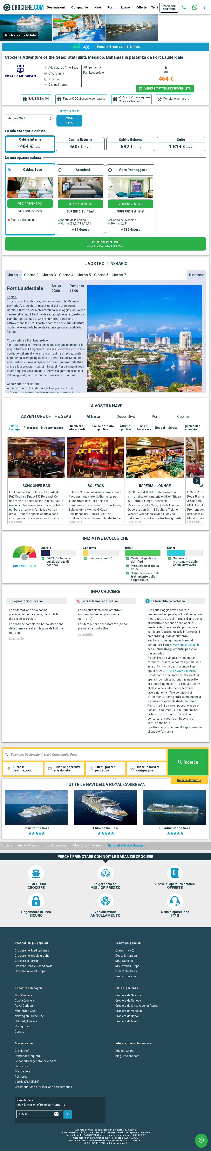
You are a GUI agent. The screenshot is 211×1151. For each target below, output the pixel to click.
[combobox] (86, 755)
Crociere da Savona (128, 995)
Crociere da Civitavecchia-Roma (136, 1005)
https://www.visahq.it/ (181, 670)
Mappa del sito (24, 1071)
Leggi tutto (16, 522)
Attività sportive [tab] (125, 427)
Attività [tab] (93, 416)
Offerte (141, 7)
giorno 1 (14, 275)
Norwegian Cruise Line (29, 1016)
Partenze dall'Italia (169, 7)
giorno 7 (119, 275)
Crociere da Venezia (128, 1010)
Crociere (6, 845)
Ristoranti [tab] (31, 427)
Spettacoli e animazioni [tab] (191, 427)
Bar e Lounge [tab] (14, 427)
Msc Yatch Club (25, 1010)
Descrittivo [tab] (126, 416)
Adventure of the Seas (87, 845)
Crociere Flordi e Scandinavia (34, 965)
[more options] (204, 7)
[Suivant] (196, 480)
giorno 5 (84, 275)
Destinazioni (56, 7)
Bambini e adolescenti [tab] (76, 427)
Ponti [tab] (156, 416)
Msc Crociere (23, 995)
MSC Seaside (124, 960)
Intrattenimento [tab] (52, 427)
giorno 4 (66, 275)
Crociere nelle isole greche (32, 955)
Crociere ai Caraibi (27, 960)
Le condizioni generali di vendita (35, 1061)
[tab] (36, 99)
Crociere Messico (28, 845)
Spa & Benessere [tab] (143, 427)
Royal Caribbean (56, 845)
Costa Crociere (25, 1000)
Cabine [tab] (183, 416)
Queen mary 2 (124, 950)
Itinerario (196, 275)
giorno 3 (49, 275)
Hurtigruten (22, 1026)
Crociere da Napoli (127, 1016)
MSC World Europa (127, 965)
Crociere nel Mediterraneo (32, 950)
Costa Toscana (125, 976)
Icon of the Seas (126, 971)
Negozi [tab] (160, 427)
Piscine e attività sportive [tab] (102, 427)
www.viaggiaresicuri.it (184, 644)
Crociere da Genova (128, 1000)
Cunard (19, 1031)
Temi (154, 7)
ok (68, 1114)
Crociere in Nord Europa (30, 971)
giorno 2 (31, 275)
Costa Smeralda (126, 955)
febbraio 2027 (15, 118)
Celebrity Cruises (26, 1021)
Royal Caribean (24, 1005)
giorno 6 (101, 275)
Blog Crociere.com (127, 1055)
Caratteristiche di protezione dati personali (43, 1086)
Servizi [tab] (173, 427)
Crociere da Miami (127, 1021)
